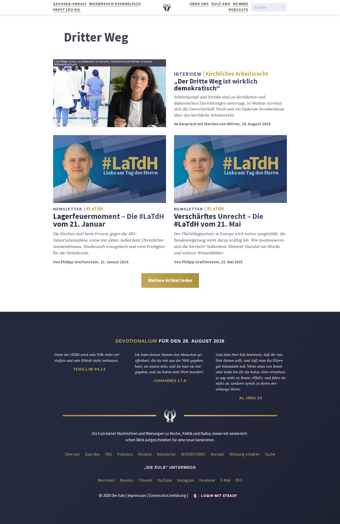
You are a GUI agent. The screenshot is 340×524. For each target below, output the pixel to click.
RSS (239, 480)
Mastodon (106, 480)
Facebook (207, 480)
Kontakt (217, 454)
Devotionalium (136, 341)
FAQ (108, 454)
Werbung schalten (245, 454)
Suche (270, 454)
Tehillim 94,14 (89, 369)
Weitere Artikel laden (170, 280)
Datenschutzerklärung (167, 495)
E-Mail (225, 480)
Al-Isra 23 (250, 398)
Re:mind (241, 4)
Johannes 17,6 (170, 381)
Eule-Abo (220, 4)
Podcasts (239, 10)
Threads (145, 480)
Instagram (185, 480)
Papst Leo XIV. (66, 10)
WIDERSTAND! (193, 454)
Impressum (137, 495)
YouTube (165, 480)
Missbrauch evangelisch (115, 4)
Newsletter (166, 454)
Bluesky (126, 480)
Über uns (199, 4)
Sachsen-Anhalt (70, 4)
